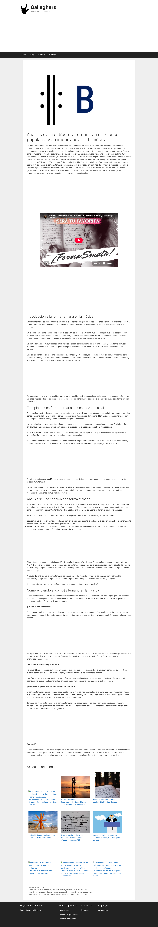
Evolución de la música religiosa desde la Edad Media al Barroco (105, 800)
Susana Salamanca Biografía (30, 910)
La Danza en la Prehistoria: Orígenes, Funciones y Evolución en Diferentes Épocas (107, 873)
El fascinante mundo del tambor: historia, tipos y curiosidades (40, 872)
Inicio (24, 55)
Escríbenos (85, 910)
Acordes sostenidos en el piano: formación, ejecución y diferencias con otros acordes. (60, 892)
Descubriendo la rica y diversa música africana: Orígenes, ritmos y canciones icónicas (43, 801)
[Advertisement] (79, 34)
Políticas (52, 55)
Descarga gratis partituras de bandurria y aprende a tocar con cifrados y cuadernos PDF (73, 837)
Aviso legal (64, 910)
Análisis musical (35, 890)
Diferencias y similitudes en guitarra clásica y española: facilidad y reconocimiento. (58, 894)
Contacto (41, 55)
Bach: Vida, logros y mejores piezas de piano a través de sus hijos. (41, 836)
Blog (32, 55)
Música (80, 890)
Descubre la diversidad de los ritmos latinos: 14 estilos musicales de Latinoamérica (75, 873)
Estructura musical (58, 890)
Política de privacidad (69, 914)
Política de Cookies (68, 919)
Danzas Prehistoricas (36, 887)
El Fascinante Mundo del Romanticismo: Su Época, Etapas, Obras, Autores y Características (73, 801)
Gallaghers (43, 7)
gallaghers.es (103, 910)
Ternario (86, 890)
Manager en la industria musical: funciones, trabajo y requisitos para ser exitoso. (106, 837)
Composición (46, 890)
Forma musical (71, 890)
